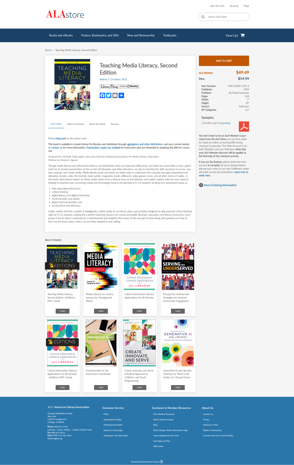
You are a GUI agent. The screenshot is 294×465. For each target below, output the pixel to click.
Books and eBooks (61, 35)
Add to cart (224, 60)
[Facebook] (102, 95)
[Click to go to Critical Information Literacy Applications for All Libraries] (139, 266)
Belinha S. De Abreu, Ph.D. (113, 79)
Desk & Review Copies (163, 419)
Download (224, 123)
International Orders (113, 419)
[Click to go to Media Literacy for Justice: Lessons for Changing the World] (100, 266)
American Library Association (71, 407)
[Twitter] (108, 95)
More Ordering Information (220, 185)
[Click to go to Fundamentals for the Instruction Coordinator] (100, 343)
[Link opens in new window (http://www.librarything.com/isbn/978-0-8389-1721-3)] (109, 87)
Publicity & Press (210, 425)
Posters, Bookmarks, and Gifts (100, 35)
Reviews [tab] (115, 124)
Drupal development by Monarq (145, 461)
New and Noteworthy (141, 35)
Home (48, 50)
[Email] (115, 95)
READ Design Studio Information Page (170, 430)
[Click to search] (203, 17)
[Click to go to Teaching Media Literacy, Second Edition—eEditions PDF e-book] (62, 266)
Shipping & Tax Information (116, 435)
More (62, 311)
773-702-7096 (64, 435)
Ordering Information (113, 425)
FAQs (246, 5)
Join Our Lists (217, 5)
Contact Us (208, 414)
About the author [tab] (97, 124)
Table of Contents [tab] (75, 124)
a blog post (60, 138)
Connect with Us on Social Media (218, 435)
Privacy (206, 419)
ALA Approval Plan (161, 441)
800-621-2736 (61, 426)
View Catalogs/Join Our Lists (166, 435)
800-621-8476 (58, 432)
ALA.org (234, 5)
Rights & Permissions (212, 430)
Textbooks (169, 35)
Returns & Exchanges (113, 430)
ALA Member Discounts (164, 414)
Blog (155, 425)
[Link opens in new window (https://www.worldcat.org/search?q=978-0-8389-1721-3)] (129, 87)
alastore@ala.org (54, 438)
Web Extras (158, 446)
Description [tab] (56, 123)
